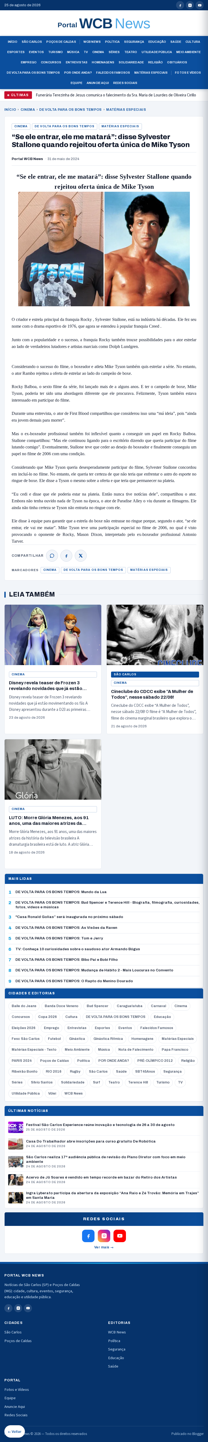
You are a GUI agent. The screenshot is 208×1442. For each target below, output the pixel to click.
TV (86, 52)
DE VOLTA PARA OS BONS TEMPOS (70, 110)
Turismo (55, 52)
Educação (157, 41)
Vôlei (52, 1093)
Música (73, 52)
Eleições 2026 (23, 1028)
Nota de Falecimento (135, 1050)
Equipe (76, 82)
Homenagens (103, 62)
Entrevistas (77, 62)
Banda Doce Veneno (61, 1006)
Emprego (29, 62)
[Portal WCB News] (104, 23)
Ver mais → (104, 1247)
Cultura (193, 41)
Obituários (177, 62)
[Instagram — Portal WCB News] (190, 5)
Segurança (134, 41)
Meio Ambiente (188, 52)
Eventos (36, 52)
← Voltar (14, 1432)
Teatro (130, 52)
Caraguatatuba (129, 1006)
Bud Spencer (97, 1006)
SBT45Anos (145, 1071)
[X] (81, 556)
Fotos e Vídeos (188, 72)
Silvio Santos (42, 1082)
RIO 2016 (53, 1071)
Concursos (51, 62)
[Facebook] (66, 556)
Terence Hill (138, 1082)
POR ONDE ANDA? (113, 1061)
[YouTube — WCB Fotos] (200, 5)
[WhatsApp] (52, 556)
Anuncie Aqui (98, 82)
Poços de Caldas (61, 41)
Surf (96, 1082)
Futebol (54, 1039)
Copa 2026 (47, 1017)
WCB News (92, 41)
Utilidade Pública (157, 52)
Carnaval (158, 1006)
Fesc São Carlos (26, 1039)
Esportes (16, 52)
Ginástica (77, 1039)
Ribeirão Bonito (24, 1071)
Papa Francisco (175, 1050)
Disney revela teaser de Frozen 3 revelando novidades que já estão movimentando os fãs (110, 97)
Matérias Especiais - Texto (34, 1050)
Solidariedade (131, 62)
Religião (155, 62)
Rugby (75, 1071)
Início (12, 41)
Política (112, 41)
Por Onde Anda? (78, 72)
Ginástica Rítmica (108, 1039)
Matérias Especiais (151, 72)
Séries (114, 52)
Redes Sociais (125, 82)
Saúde (175, 41)
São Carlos (32, 41)
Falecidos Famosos (113, 72)
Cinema (98, 52)
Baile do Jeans (24, 1006)
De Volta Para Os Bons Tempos (33, 72)
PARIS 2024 (22, 1061)
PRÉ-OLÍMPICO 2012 (155, 1061)
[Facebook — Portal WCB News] (180, 5)
